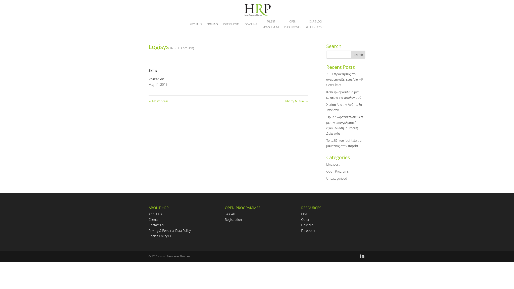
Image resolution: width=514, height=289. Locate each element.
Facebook (308, 230)
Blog (304, 214)
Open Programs (337, 171)
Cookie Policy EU (160, 236)
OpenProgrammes (292, 24)
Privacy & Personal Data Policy (170, 230)
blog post (333, 164)
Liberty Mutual (296, 101)
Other (305, 219)
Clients (153, 219)
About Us (155, 214)
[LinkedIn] (362, 256)
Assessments (231, 24)
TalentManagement (270, 24)
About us (196, 24)
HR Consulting (185, 48)
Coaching (251, 24)
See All (230, 214)
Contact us (156, 225)
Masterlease (159, 101)
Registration (233, 219)
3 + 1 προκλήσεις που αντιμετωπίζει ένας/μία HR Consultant (344, 79)
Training (212, 24)
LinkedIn (307, 225)
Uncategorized (336, 178)
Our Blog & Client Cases (315, 24)
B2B (172, 48)
